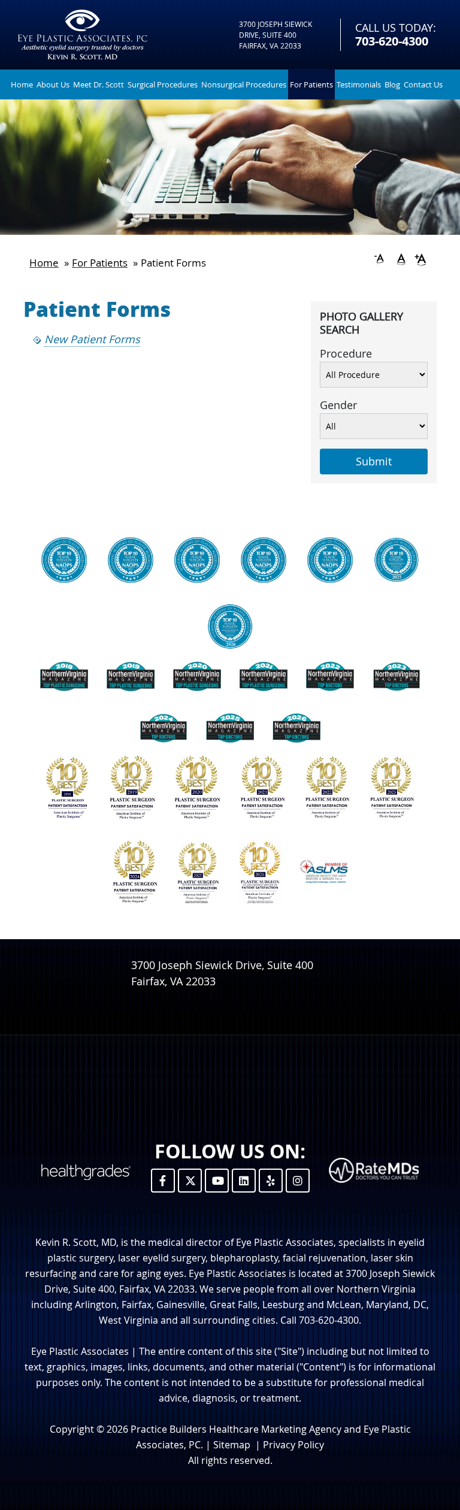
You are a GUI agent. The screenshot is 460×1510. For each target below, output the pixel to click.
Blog (392, 84)
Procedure (346, 353)
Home (22, 84)
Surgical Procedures (163, 84)
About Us (53, 84)
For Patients (311, 84)
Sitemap (231, 1444)
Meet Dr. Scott (98, 84)
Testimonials (359, 84)
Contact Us (423, 84)
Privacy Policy (293, 1444)
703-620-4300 (391, 41)
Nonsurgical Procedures (243, 84)
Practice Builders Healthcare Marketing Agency (236, 1429)
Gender (338, 405)
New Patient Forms (92, 339)
